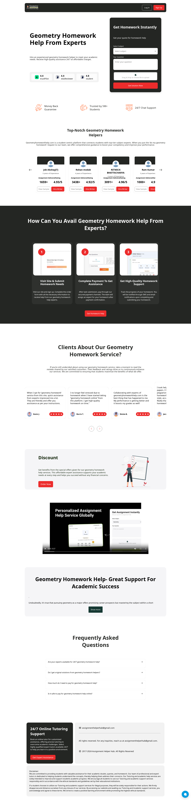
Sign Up (159, 7)
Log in (147, 7)
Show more (95, 609)
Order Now (46, 484)
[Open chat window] (185, 794)
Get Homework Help (95, 313)
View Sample (43, 189)
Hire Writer (57, 189)
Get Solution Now (135, 85)
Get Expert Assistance (43, 757)
